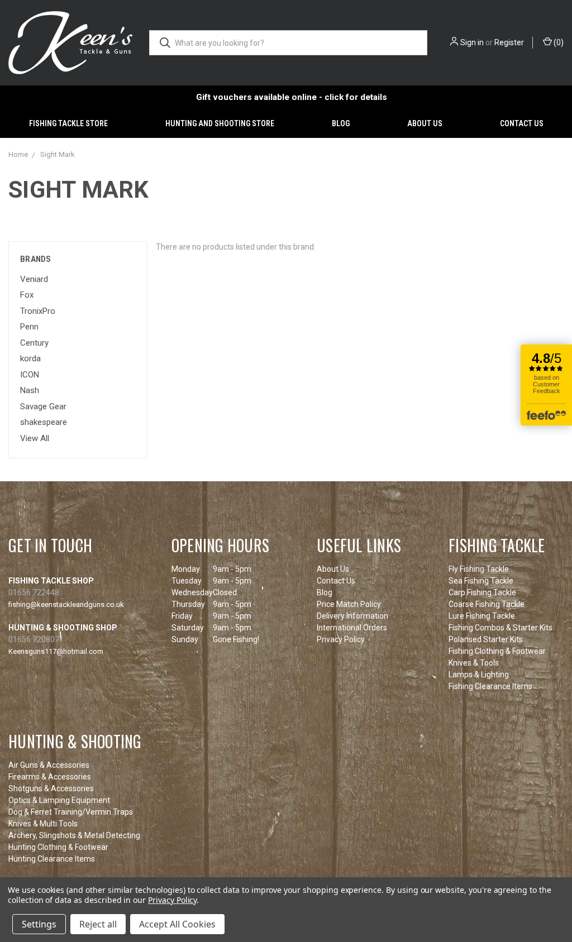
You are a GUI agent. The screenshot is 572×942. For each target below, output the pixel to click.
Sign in (472, 42)
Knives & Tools (474, 662)
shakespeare (43, 422)
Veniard (34, 279)
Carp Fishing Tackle (482, 592)
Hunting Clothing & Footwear (58, 847)
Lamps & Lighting (479, 674)
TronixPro (37, 311)
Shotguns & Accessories (51, 788)
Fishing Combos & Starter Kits (500, 627)
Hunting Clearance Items (51, 858)
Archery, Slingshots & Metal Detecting (74, 835)
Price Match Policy (349, 604)
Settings (39, 924)
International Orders (352, 627)
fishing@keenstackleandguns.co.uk (66, 604)
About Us (424, 123)
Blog (341, 123)
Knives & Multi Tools (43, 823)
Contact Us (522, 123)
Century (34, 343)
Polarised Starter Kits (486, 639)
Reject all (98, 924)
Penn (29, 327)
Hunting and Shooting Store (219, 123)
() (558, 42)
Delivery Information (352, 615)
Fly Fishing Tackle (479, 569)
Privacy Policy (341, 639)
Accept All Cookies (177, 924)
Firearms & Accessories (49, 776)
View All (34, 438)
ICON (29, 375)
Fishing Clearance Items (490, 686)
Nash (29, 390)
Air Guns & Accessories (48, 765)
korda (30, 358)
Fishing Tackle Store (68, 123)
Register (509, 42)
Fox (27, 295)
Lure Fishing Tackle (482, 615)
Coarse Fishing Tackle (487, 604)
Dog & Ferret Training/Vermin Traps (70, 811)
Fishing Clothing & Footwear (497, 651)
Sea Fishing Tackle (481, 580)
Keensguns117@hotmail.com (55, 651)
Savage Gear (43, 406)
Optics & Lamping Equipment (59, 800)
